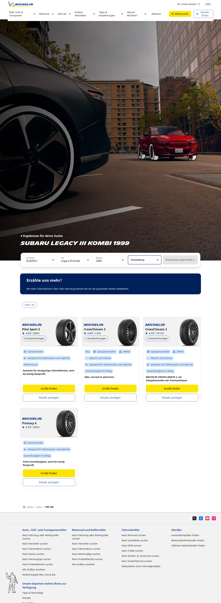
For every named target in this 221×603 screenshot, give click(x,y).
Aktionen (156, 13)
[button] (52, 260)
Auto (39, 507)
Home (30, 507)
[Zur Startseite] (21, 4)
